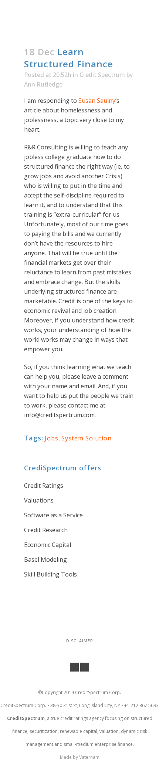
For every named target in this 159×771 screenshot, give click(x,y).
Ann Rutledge (43, 84)
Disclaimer (79, 640)
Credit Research (46, 530)
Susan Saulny (96, 101)
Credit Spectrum (102, 75)
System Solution (86, 438)
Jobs (51, 438)
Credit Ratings (43, 485)
